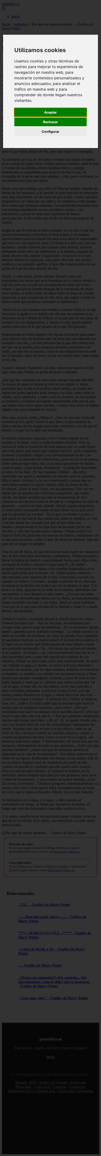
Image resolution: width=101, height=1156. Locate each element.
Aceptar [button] (50, 112)
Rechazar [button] (50, 122)
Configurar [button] (50, 132)
